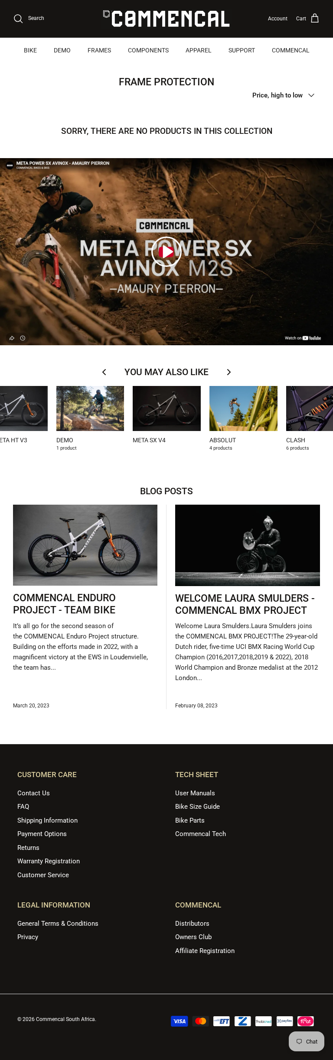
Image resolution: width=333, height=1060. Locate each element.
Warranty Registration (48, 861)
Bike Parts (190, 820)
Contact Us (33, 793)
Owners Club (193, 937)
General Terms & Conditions (57, 923)
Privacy (27, 937)
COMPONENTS (148, 50)
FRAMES (99, 50)
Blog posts (166, 491)
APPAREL (199, 50)
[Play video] (166, 251)
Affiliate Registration (205, 951)
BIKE (30, 50)
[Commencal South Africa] (166, 19)
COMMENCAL (291, 50)
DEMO (62, 50)
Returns (28, 848)
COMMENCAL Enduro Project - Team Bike (64, 604)
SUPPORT (242, 50)
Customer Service (43, 875)
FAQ (23, 806)
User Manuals (195, 793)
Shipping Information (47, 820)
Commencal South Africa (65, 1019)
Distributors (192, 923)
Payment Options (42, 834)
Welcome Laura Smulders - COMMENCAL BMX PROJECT (245, 604)
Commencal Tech (200, 834)
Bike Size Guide (197, 806)
